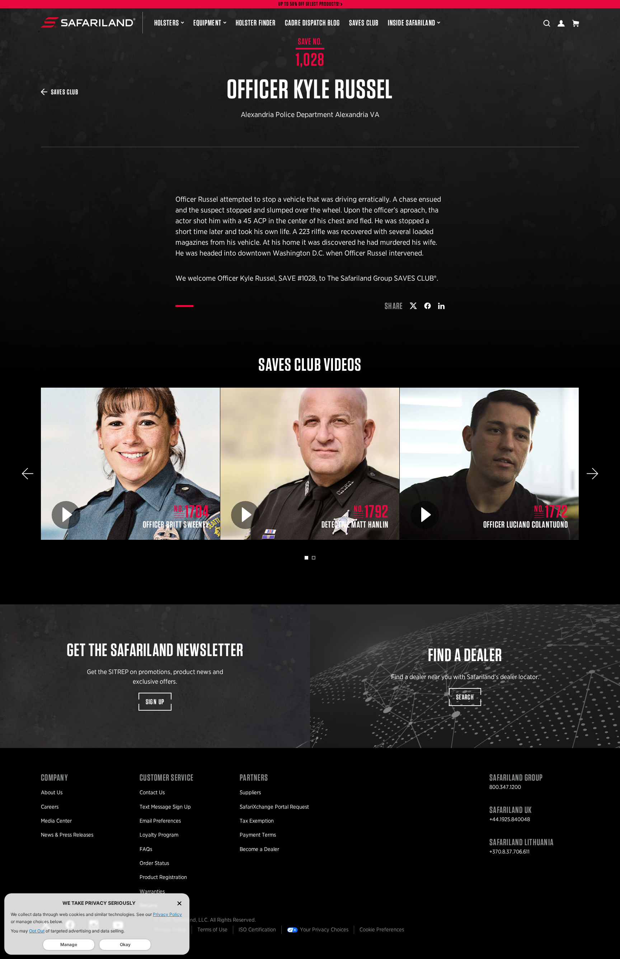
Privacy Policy (167, 914)
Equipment (207, 22)
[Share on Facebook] (427, 306)
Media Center (56, 821)
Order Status (154, 863)
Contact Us (152, 792)
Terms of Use (212, 929)
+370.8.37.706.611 (509, 851)
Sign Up (155, 701)
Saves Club (364, 22)
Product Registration (163, 877)
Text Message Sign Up (165, 807)
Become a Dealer (259, 849)
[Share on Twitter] (413, 306)
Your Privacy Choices (324, 929)
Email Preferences (160, 821)
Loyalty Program (159, 835)
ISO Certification (257, 929)
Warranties (152, 891)
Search (465, 697)
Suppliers (250, 792)
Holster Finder (256, 22)
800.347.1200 (505, 787)
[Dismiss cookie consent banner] (179, 903)
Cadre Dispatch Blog (312, 22)
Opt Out (36, 931)
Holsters (166, 22)
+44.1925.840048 (509, 819)
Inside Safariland (411, 22)
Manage (68, 944)
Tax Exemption (257, 821)
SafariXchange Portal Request (274, 807)
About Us (51, 792)
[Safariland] (88, 22)
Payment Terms (258, 835)
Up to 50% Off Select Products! (309, 4)
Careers (49, 807)
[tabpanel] (130, 464)
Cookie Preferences (382, 929)
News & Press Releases (67, 835)
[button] (27, 474)
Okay (125, 944)
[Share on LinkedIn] (441, 306)
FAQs (146, 849)
